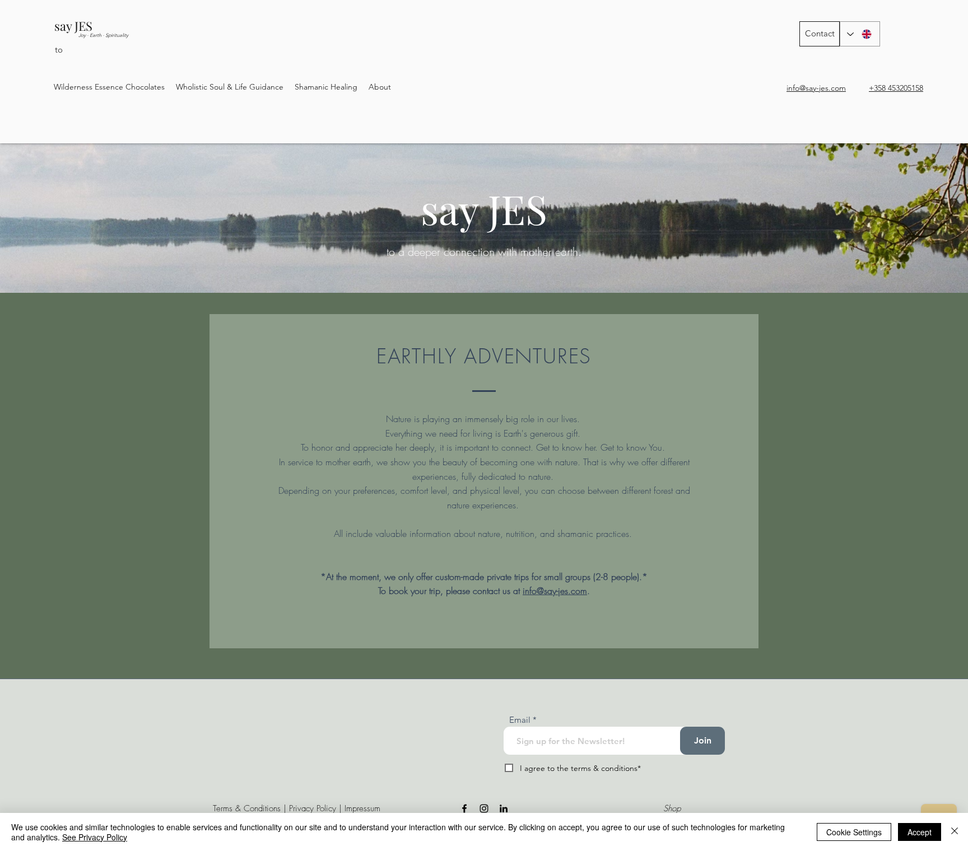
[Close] (954, 832)
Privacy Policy (312, 808)
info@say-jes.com (555, 591)
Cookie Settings (854, 832)
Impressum (362, 808)
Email (519, 720)
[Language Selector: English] (860, 33)
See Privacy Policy (94, 837)
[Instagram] (484, 808)
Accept (920, 832)
